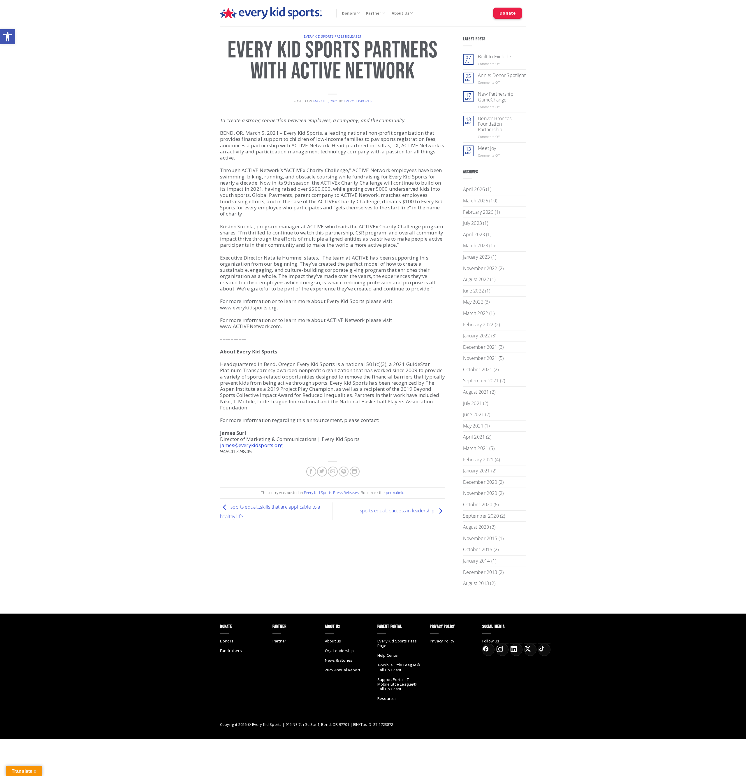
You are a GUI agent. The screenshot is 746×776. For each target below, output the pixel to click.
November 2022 (480, 268)
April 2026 (474, 189)
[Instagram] (502, 650)
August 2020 (476, 527)
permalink (394, 492)
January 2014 (476, 561)
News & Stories (338, 660)
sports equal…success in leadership (398, 510)
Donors (349, 13)
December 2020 (480, 482)
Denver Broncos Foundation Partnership (494, 124)
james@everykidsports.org (251, 445)
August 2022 (476, 279)
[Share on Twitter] (322, 472)
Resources (387, 698)
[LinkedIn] (516, 650)
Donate (507, 13)
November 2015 (480, 538)
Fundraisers (231, 650)
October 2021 (477, 369)
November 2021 (480, 358)
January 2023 (476, 257)
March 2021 (475, 448)
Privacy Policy (442, 641)
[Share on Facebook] (311, 472)
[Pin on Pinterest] (344, 472)
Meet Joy (487, 148)
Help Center (388, 655)
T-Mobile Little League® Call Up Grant (398, 667)
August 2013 (476, 583)
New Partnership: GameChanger (496, 96)
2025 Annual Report (342, 669)
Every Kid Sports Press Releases (332, 36)
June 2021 (473, 414)
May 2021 (473, 426)
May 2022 (473, 302)
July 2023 (472, 223)
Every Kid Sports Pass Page (397, 643)
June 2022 (473, 291)
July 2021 (472, 403)
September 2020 (481, 516)
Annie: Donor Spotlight (502, 75)
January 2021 (476, 470)
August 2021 (476, 392)
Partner (373, 13)
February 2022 (478, 324)
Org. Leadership (339, 650)
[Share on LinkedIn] (355, 472)
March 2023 (475, 245)
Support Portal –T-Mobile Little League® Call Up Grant (397, 684)
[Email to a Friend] (333, 472)
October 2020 (477, 504)
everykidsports (358, 101)
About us (333, 641)
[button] (7, 36)
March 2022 (475, 313)
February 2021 (478, 459)
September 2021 (481, 380)
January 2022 (476, 335)
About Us (400, 13)
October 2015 (477, 549)
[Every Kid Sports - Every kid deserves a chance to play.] (271, 13)
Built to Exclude (494, 56)
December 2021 (480, 347)
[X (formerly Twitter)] (530, 650)
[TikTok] (544, 650)
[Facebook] (488, 650)
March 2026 (475, 200)
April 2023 (474, 234)
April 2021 (474, 437)
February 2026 (478, 212)
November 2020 (480, 493)
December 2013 (480, 572)
